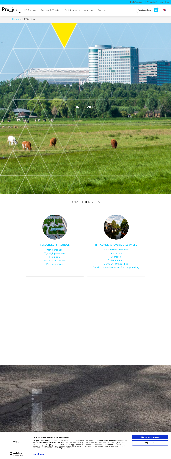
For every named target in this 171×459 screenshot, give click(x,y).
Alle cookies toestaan (150, 437)
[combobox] (165, 10)
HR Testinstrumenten (116, 249)
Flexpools (54, 256)
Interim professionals (55, 260)
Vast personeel (54, 249)
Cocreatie (116, 256)
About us (89, 10)
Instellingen (38, 454)
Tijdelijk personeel (55, 253)
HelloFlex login (137, 2)
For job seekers (72, 10)
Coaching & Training (50, 10)
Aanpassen (149, 443)
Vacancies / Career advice (158, 2)
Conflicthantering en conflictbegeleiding (116, 267)
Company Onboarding (116, 263)
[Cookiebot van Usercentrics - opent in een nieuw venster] (16, 454)
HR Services (30, 10)
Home (15, 19)
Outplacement (116, 260)
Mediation (116, 253)
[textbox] (165, 10)
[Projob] (12, 10)
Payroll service (54, 264)
